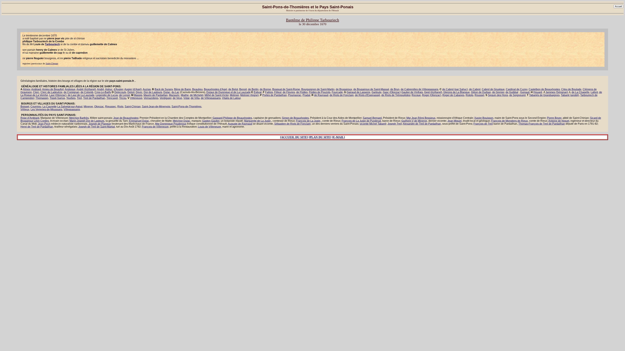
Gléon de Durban (481, 92)
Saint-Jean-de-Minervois (156, 106)
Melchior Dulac (181, 120)
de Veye (177, 98)
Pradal (306, 95)
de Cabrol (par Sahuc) (455, 89)
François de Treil (483, 123)
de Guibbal (512, 92)
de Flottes (302, 92)
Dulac (166, 92)
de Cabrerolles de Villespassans (419, 89)
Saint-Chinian (52, 63)
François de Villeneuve (155, 126)
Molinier (234, 95)
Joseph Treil (395, 123)
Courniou (35, 106)
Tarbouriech (52, 44)
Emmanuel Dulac (139, 120)
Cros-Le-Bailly (103, 92)
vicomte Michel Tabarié (373, 123)
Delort (130, 92)
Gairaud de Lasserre (358, 92)
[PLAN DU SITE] (320, 137)
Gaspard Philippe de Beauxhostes (232, 118)
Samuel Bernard (372, 118)
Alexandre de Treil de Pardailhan (422, 123)
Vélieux (25, 109)
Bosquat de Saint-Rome (286, 89)
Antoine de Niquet (558, 120)
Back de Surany (164, 89)
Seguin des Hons (498, 95)
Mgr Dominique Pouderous (170, 123)
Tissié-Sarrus (57, 98)
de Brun (394, 89)
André (100, 89)
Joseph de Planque (100, 123)
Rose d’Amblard (30, 118)
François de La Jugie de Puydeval (361, 120)
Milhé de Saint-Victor (217, 95)
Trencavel (112, 98)
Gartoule (377, 92)
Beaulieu (197, 89)
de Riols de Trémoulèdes (395, 95)
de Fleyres (289, 92)
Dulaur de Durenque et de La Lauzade (228, 92)
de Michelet (196, 95)
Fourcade (337, 92)
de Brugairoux (344, 89)
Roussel (479, 95)
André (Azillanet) (86, 89)
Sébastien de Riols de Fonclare (292, 123)
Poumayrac (294, 95)
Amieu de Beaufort (53, 89)
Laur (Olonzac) (57, 95)
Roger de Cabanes (453, 95)
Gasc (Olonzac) (392, 92)
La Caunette (49, 106)
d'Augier (118, 89)
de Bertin (253, 89)
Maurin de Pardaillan (156, 95)
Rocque (416, 95)
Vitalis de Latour (231, 98)
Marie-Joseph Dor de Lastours (86, 120)
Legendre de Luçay (107, 95)
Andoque (70, 89)
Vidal (186, 98)
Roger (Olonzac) (431, 95)
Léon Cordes (41, 120)
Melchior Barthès (79, 118)
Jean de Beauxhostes (125, 118)
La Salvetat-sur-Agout (69, 106)
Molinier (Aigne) (249, 95)
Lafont (594, 92)
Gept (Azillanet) (433, 92)
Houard (537, 92)
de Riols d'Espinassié (367, 95)
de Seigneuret (517, 95)
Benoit (243, 89)
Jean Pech (44, 123)
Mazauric (174, 95)
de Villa (195, 98)
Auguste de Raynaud (240, 123)
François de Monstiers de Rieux (509, 120)
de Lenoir (124, 95)
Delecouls (120, 92)
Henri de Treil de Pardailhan (37, 126)
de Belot (233, 89)
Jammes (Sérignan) (556, 92)
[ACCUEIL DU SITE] (294, 137)
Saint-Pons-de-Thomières (186, 106)
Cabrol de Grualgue (493, 89)
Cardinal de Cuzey (516, 89)
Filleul (277, 92)
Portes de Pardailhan (274, 95)
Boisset (25, 106)
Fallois (269, 92)
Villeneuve (136, 98)
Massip (138, 95)
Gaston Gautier (210, 120)
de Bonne (265, 89)
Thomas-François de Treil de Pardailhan (541, 123)
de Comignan (71, 92)
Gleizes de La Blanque (456, 92)
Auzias (147, 89)
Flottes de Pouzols (319, 92)
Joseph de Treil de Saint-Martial (96, 126)
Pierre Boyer (554, 118)
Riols (120, 106)
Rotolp (469, 95)
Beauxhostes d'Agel (215, 89)
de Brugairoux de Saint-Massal (371, 89)
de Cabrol (474, 89)
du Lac (175, 92)
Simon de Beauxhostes (295, 118)
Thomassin (41, 98)
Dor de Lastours (153, 92)
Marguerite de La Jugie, (257, 120)
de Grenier (498, 92)
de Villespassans (211, 98)
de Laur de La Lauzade (81, 95)
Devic (139, 92)
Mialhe (185, 95)
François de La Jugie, (308, 120)
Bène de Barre (182, 89)
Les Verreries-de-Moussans (46, 109)
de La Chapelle (580, 92)
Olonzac (99, 106)
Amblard (36, 89)
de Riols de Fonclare (342, 95)
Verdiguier (165, 98)
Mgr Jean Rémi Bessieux (420, 118)
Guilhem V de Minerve (414, 120)
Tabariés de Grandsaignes (544, 95)
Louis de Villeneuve (209, 126)
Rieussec (110, 106)
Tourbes (71, 98)
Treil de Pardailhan (94, 98)
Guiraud (524, 92)
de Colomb (87, 92)
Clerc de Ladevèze (51, 92)
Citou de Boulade (571, 89)
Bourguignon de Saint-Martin (317, 89)
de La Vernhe (40, 95)
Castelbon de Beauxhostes (544, 89)
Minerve (88, 106)
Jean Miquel (454, 120)
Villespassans (72, 109)
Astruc (108, 89)
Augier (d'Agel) (133, 89)
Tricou (122, 98)
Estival (258, 92)
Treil (79, 98)
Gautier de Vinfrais (412, 92)
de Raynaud (321, 95)
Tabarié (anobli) (570, 95)
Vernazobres (151, 98)
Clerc (36, 92)
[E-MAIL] (338, 137)
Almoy (26, 89)
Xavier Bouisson (483, 118)
